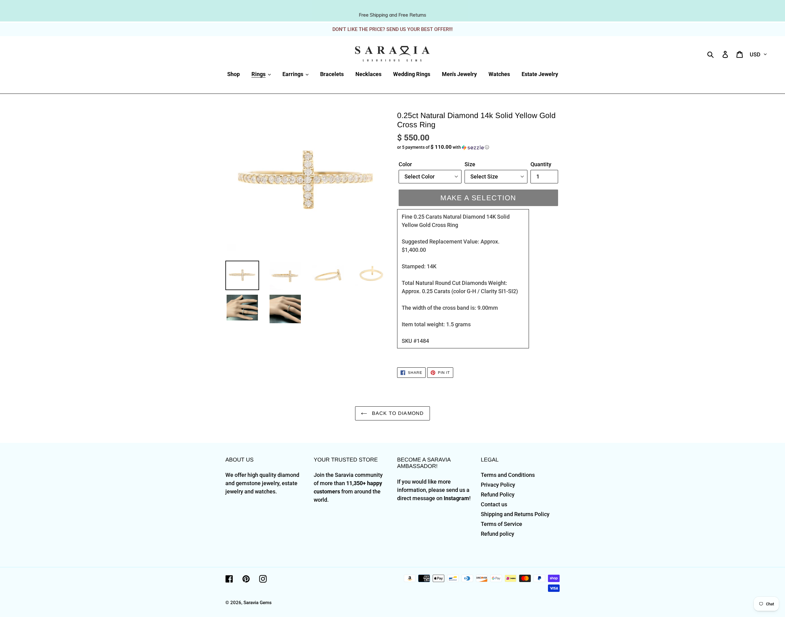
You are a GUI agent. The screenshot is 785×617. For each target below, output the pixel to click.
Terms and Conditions (508, 475)
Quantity (540, 164)
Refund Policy (498, 494)
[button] (478, 147)
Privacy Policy (498, 484)
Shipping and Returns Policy (515, 514)
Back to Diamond (397, 413)
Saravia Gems (257, 602)
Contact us (494, 504)
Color (405, 164)
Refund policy (497, 534)
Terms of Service (501, 524)
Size (470, 164)
